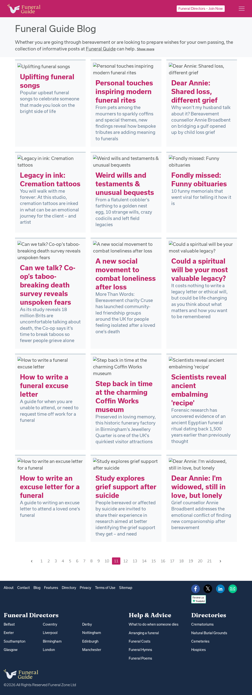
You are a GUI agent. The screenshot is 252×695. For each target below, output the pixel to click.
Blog (36, 588)
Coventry (50, 624)
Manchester (91, 650)
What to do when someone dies (153, 624)
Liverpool (50, 633)
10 (107, 561)
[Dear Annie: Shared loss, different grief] (202, 69)
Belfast (9, 624)
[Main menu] (242, 9)
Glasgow (10, 650)
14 (144, 561)
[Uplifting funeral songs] (43, 66)
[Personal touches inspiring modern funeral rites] (126, 69)
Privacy (85, 588)
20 (200, 561)
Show (145, 49)
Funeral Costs (139, 641)
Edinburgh (90, 641)
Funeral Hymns (140, 650)
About (9, 588)
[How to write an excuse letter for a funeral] (50, 464)
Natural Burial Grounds (209, 633)
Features (51, 588)
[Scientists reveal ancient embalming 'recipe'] (202, 363)
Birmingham (52, 641)
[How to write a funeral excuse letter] (50, 363)
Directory (69, 588)
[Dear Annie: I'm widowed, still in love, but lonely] (202, 464)
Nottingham (91, 633)
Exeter (9, 633)
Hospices (198, 650)
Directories (208, 615)
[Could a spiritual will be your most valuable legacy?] (202, 247)
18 (181, 561)
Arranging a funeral (144, 633)
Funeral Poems (140, 658)
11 (116, 561)
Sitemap (125, 588)
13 (135, 561)
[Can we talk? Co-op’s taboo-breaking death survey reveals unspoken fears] (50, 250)
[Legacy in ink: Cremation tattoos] (50, 161)
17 (172, 561)
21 (209, 561)
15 (153, 561)
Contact (23, 588)
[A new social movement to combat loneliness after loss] (126, 247)
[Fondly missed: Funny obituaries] (202, 161)
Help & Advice (150, 615)
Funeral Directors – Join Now (200, 9)
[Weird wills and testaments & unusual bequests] (126, 161)
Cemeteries (200, 641)
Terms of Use (105, 588)
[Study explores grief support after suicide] (126, 464)
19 (191, 561)
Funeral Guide (101, 48)
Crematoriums (202, 624)
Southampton (14, 641)
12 (125, 561)
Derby (87, 624)
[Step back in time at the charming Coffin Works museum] (126, 366)
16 (163, 561)
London (49, 650)
